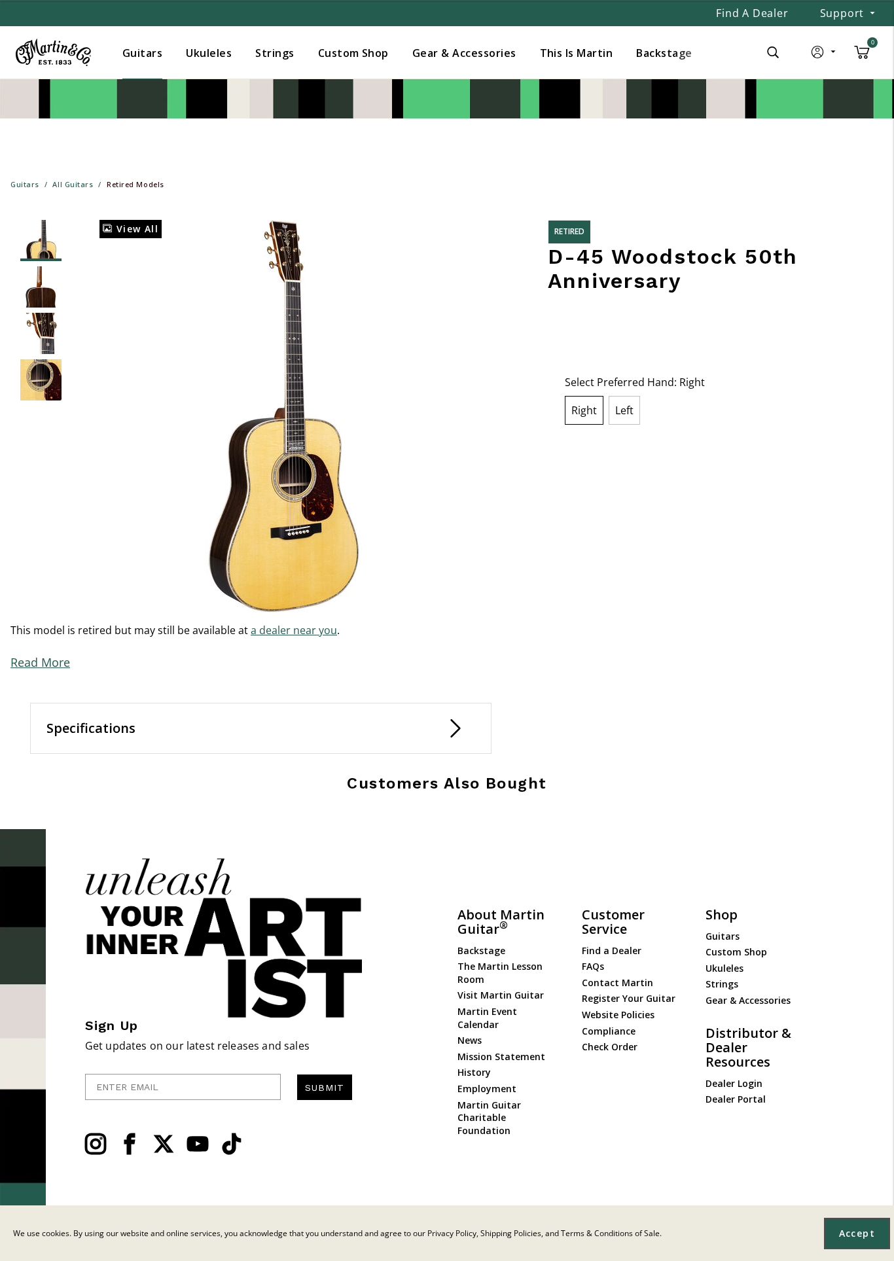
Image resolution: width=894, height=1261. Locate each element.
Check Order (609, 1046)
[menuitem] (142, 53)
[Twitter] (163, 1143)
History (474, 1072)
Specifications (90, 728)
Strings (722, 984)
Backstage (481, 950)
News (469, 1040)
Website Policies (618, 1014)
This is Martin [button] (576, 53)
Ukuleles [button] (209, 53)
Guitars (723, 936)
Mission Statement (501, 1056)
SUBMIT (324, 1087)
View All (135, 228)
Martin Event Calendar (487, 1018)
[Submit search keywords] (773, 52)
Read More (40, 662)
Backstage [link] (664, 53)
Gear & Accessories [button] (464, 53)
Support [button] (842, 13)
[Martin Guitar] (53, 52)
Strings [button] (274, 53)
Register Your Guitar (628, 998)
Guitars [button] (142, 53)
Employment (486, 1088)
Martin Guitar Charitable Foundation (489, 1118)
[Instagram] (95, 1143)
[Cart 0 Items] (862, 57)
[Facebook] (129, 1143)
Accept (857, 1233)
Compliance (608, 1031)
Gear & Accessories (748, 1000)
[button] (824, 55)
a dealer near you (294, 630)
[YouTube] (197, 1143)
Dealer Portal (736, 1099)
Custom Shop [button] (353, 53)
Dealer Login (734, 1083)
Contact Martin (617, 982)
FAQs (593, 966)
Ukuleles (724, 968)
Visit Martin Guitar (500, 995)
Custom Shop (736, 952)
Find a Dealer (752, 13)
